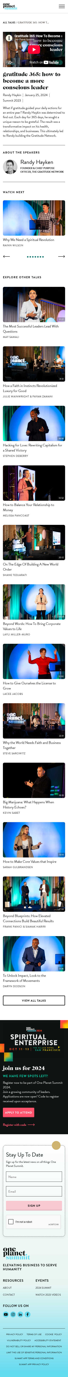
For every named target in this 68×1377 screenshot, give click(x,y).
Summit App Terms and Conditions (34, 1358)
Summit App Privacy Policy (34, 1364)
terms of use (34, 1334)
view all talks (34, 1000)
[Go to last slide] (6, 256)
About (7, 1288)
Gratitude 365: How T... (33, 23)
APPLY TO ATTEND (18, 1112)
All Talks (9, 23)
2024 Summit (43, 1288)
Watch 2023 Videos (48, 1295)
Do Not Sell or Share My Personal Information (34, 1346)
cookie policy (53, 1334)
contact (9, 1295)
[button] (61, 6)
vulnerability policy (19, 1340)
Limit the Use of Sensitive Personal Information (34, 1352)
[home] (10, 6)
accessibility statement (47, 1340)
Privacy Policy (14, 1334)
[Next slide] (61, 256)
